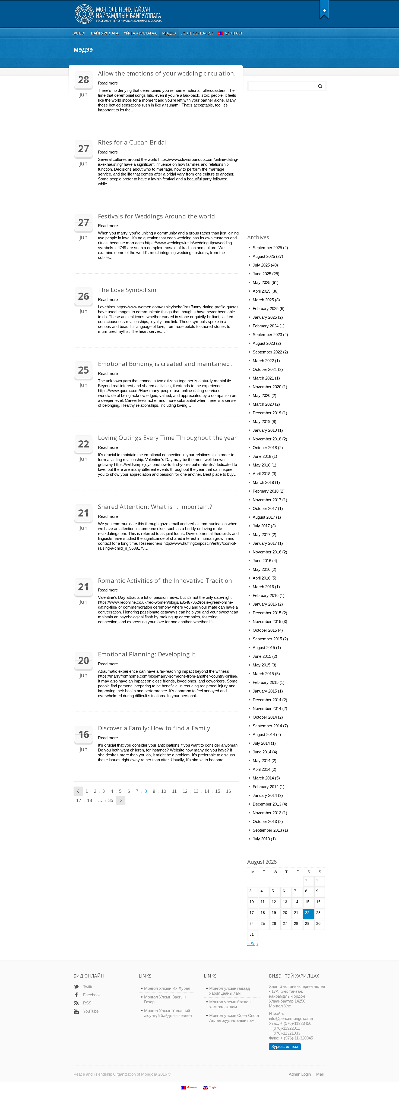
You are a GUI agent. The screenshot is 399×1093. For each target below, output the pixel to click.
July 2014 (261, 743)
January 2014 (265, 795)
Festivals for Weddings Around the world (156, 216)
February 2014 (265, 786)
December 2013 (267, 804)
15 (217, 791)
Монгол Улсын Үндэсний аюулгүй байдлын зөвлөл (168, 1013)
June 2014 (262, 752)
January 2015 (265, 691)
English (213, 1087)
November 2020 (267, 386)
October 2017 (265, 508)
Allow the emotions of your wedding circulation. (167, 73)
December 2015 (267, 612)
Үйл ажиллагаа (140, 33)
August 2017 (264, 517)
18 (89, 800)
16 (228, 791)
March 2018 (263, 482)
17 (78, 800)
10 (163, 791)
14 (206, 791)
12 (185, 791)
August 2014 (264, 734)
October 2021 (265, 369)
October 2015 (265, 630)
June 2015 (262, 656)
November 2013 (267, 812)
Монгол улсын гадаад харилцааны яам (229, 990)
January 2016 (265, 604)
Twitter (89, 986)
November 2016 (267, 552)
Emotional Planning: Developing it (147, 654)
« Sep (252, 943)
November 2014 (267, 708)
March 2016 (263, 586)
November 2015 (267, 621)
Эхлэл (79, 33)
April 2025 (261, 291)
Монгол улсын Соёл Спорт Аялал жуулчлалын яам (234, 1018)
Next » (120, 800)
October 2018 (265, 447)
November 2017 (267, 499)
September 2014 (267, 726)
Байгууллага (104, 33)
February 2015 (265, 682)
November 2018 (267, 439)
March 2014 (263, 778)
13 (196, 791)
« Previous (78, 791)
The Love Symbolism (127, 290)
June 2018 (262, 456)
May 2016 (261, 569)
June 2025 (262, 273)
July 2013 (261, 839)
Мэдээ (169, 33)
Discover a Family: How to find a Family (154, 728)
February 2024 (265, 326)
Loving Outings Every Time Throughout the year (167, 437)
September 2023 (267, 334)
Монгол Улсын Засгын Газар (165, 999)
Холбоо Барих (197, 33)
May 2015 (261, 665)
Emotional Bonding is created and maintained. (165, 363)
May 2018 (261, 465)
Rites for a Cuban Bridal (132, 142)
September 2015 (267, 639)
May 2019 (261, 421)
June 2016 (262, 560)
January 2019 (265, 430)
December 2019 (267, 413)
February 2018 (265, 491)
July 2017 (261, 526)
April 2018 (261, 473)
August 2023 (264, 343)
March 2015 (263, 673)
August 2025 (264, 256)
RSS (87, 1003)
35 (110, 800)
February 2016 (265, 595)
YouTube (91, 1011)
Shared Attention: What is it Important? (155, 506)
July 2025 (261, 265)
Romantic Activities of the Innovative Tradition (165, 580)
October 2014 (265, 717)
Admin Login (300, 1074)
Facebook (92, 994)
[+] (324, 9)
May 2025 (261, 282)
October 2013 (265, 821)
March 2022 (263, 360)
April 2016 (261, 578)
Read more (108, 83)
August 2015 (264, 647)
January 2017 (265, 543)
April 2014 (261, 769)
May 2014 (261, 760)
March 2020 (263, 404)
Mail (320, 1074)
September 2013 (267, 830)
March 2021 (263, 378)
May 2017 (261, 534)
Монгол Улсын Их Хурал (167, 988)
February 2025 (265, 308)
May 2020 (261, 395)
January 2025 (265, 317)
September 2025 (267, 247)
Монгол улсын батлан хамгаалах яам (230, 1004)
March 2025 (263, 299)
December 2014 (267, 699)
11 (174, 791)
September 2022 (267, 352)
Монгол (233, 33)
